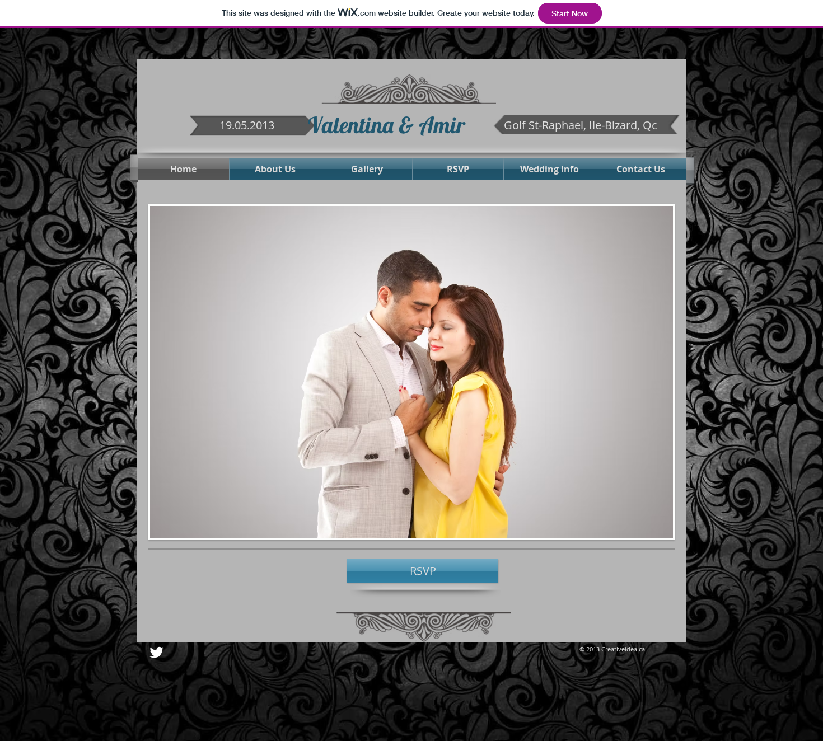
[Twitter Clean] (156, 652)
